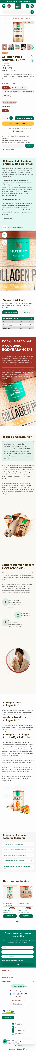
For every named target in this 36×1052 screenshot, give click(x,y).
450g (5, 110)
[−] (4, 118)
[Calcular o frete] (29, 146)
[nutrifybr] (18, 1027)
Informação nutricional (10, 312)
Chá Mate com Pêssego (11, 91)
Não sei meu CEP (7, 149)
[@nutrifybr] (18, 1024)
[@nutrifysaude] (18, 1030)
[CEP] (18, 141)
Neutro (6, 87)
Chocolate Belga (27, 91)
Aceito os (13, 960)
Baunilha (6, 95)
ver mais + (28, 78)
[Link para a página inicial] (3, 18)
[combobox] (18, 12)
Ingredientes (26, 312)
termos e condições (16, 960)
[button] (3, 921)
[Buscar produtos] (32, 12)
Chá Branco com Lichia (19, 87)
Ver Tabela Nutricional (10, 102)
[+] (11, 118)
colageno (8, 18)
